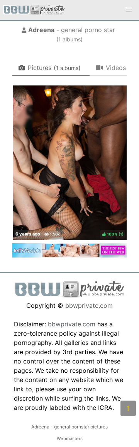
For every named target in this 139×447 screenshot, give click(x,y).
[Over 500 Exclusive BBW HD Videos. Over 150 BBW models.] (69, 255)
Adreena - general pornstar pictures (69, 427)
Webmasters (70, 438)
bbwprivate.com (89, 305)
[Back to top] (128, 408)
